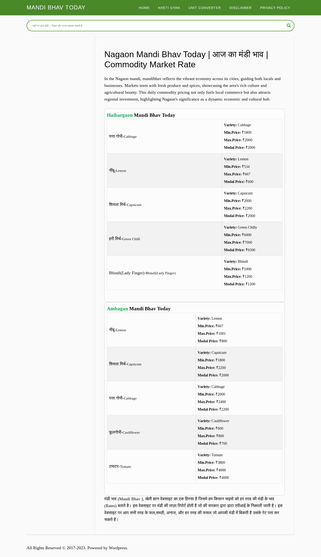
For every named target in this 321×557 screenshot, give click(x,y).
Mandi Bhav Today (56, 7)
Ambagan (117, 308)
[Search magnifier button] (289, 25)
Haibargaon (120, 115)
